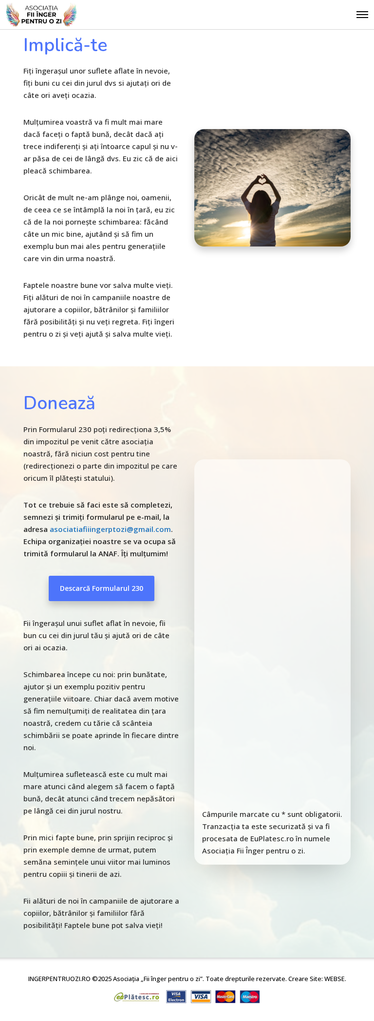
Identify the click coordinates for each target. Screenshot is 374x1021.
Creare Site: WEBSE (316, 978)
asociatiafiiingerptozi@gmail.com (110, 529)
